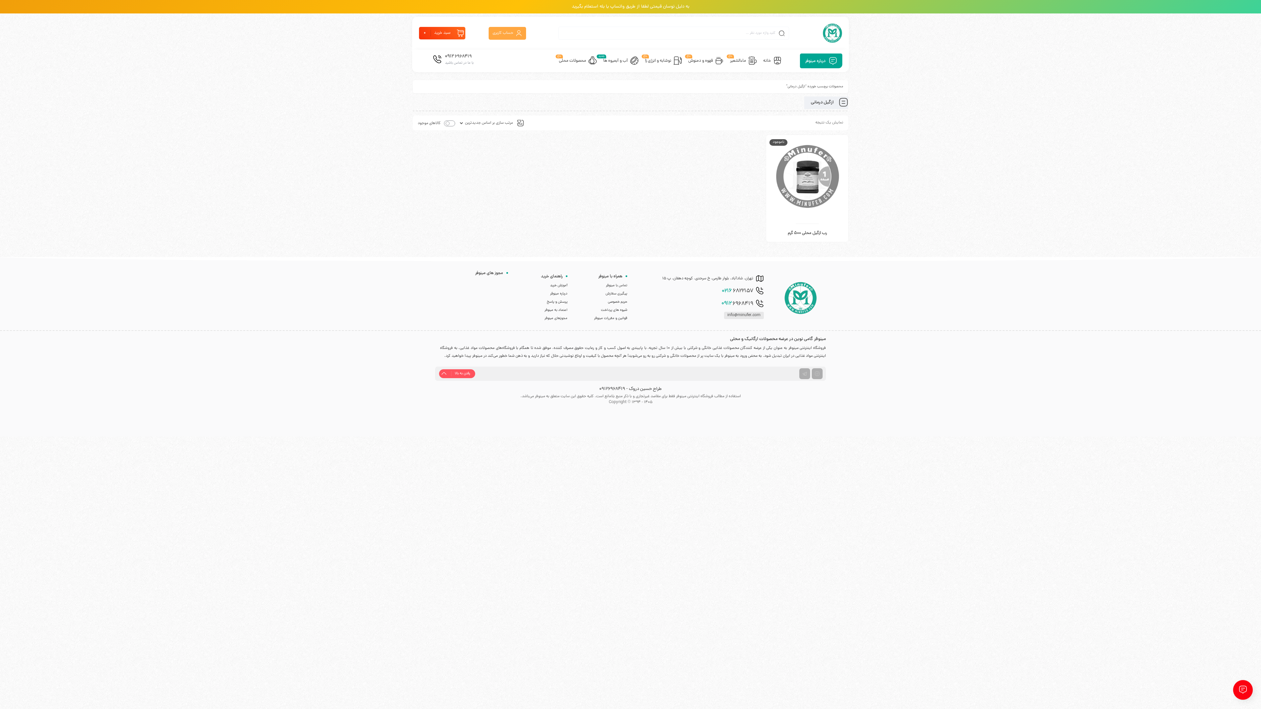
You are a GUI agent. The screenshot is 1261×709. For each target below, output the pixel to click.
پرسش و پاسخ (557, 302)
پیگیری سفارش (616, 293)
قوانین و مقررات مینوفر (610, 318)
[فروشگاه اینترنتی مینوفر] (832, 33)
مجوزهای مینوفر (555, 318)
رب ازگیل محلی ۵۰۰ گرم (807, 233)
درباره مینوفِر (558, 293)
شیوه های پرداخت (614, 310)
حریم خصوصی (617, 302)
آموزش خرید (558, 285)
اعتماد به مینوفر (555, 310)
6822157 (737, 291)
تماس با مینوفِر (616, 285)
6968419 (737, 303)
